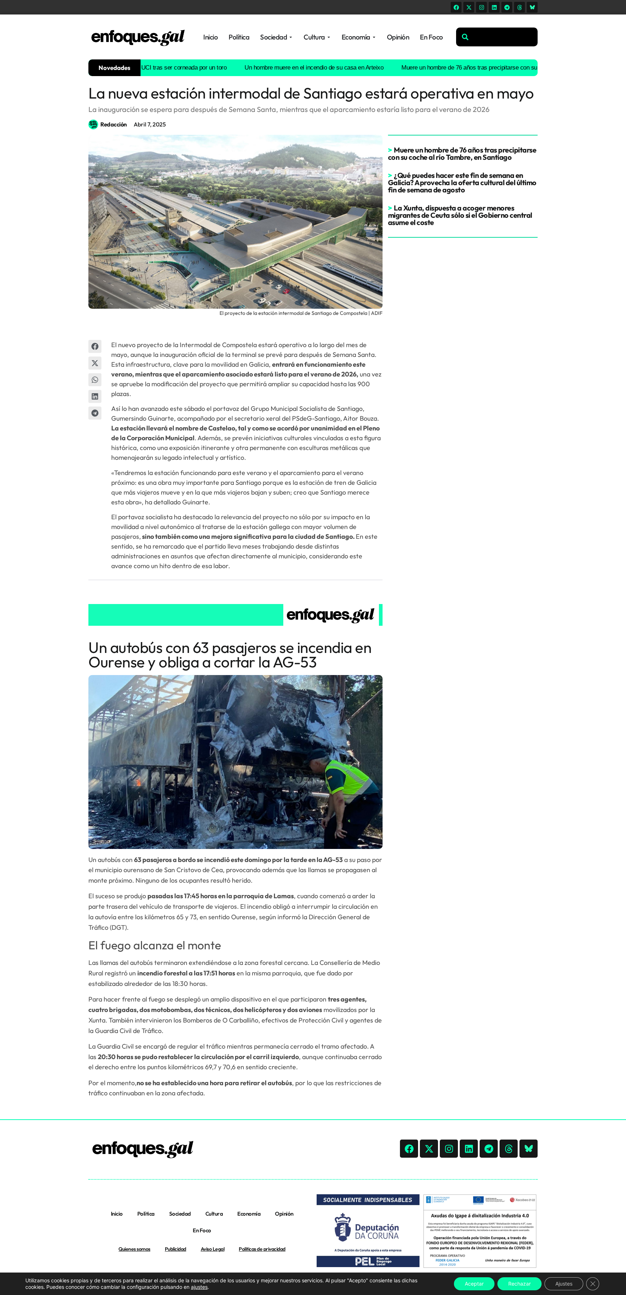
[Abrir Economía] (374, 37)
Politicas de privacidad (262, 1249)
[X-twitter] (468, 7)
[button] (94, 346)
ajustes (199, 1287)
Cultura (214, 1213)
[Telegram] (506, 7)
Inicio (117, 1213)
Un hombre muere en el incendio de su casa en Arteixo (286, 67)
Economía (248, 1213)
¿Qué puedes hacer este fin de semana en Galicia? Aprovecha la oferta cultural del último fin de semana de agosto (462, 182)
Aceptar (474, 1284)
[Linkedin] (494, 7)
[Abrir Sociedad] (291, 37)
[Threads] (519, 7)
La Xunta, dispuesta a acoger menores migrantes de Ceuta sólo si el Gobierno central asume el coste (460, 215)
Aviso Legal (213, 1249)
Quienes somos (134, 1249)
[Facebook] (456, 7)
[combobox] (497, 37)
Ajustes (563, 1284)
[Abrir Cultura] (329, 37)
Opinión (284, 1213)
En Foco (202, 1230)
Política (146, 1213)
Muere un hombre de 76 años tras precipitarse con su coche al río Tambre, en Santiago (484, 67)
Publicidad (175, 1249)
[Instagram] (481, 7)
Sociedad (180, 1213)
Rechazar (519, 1284)
